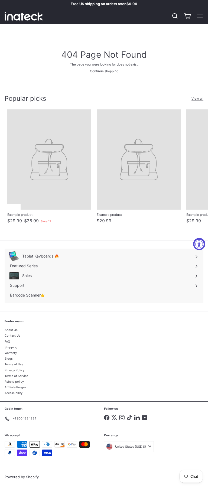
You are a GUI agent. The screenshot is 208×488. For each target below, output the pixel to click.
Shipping (11, 347)
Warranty (11, 353)
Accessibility (13, 393)
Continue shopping (104, 71)
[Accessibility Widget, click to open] (199, 244)
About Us (11, 330)
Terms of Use (14, 364)
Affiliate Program (16, 387)
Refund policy (14, 381)
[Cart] (187, 16)
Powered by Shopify (22, 477)
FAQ (7, 341)
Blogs (9, 358)
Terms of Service (16, 376)
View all (197, 98)
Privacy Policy (14, 370)
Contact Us (12, 335)
